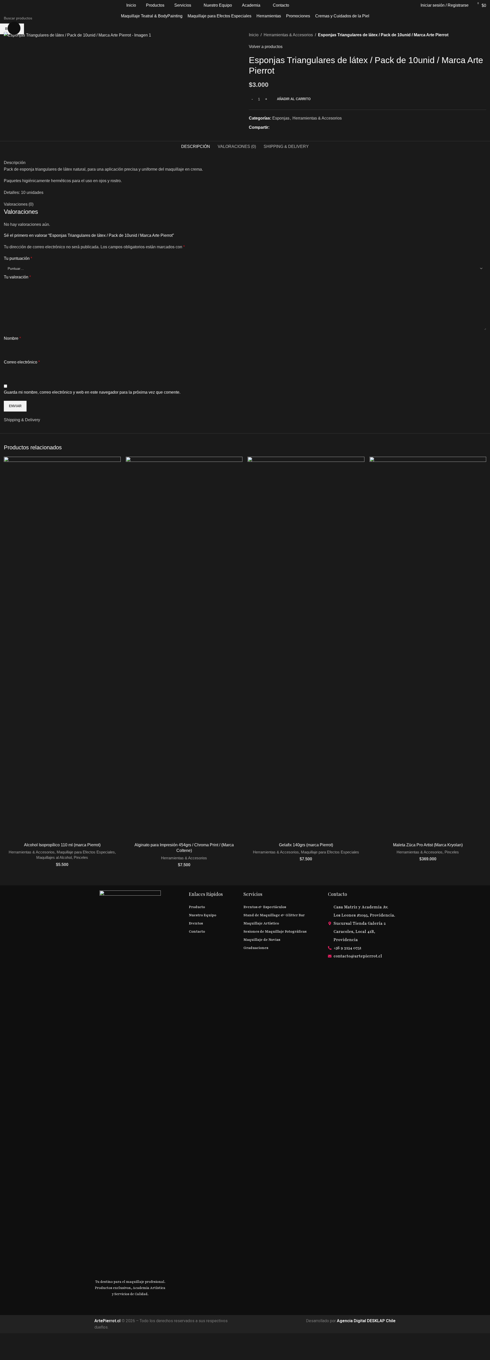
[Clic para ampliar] (14, 28)
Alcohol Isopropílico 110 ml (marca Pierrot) (62, 845)
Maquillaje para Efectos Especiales (86, 852)
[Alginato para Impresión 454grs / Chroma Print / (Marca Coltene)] (184, 648)
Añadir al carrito (294, 99)
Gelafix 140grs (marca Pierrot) (306, 845)
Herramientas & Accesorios (32, 852)
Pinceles (81, 857)
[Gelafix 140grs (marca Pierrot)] (306, 648)
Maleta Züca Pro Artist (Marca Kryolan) (428, 845)
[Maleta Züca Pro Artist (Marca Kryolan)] (428, 648)
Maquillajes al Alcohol (54, 857)
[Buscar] (413, 5)
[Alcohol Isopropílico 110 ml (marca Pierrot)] (62, 648)
